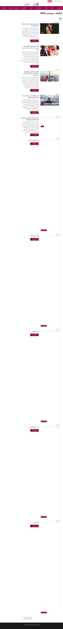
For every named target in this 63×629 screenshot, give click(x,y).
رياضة (31, 8)
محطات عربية (38, 8)
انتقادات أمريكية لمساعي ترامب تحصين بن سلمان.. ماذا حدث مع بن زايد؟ (30, 48)
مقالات (52, 8)
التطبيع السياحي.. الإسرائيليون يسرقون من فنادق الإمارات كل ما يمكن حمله (31, 73)
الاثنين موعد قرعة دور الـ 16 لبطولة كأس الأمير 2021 (30, 25)
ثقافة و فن (24, 8)
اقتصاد (46, 8)
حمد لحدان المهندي (34, 427)
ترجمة (10, 8)
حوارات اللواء (16, 8)
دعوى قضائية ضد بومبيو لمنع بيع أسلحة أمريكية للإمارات (31, 96)
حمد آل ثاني (36, 331)
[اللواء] (31, 4)
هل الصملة (36, 523)
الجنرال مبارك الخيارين (33, 140)
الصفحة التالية (27, 618)
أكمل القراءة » (34, 41)
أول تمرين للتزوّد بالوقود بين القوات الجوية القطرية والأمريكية (30, 119)
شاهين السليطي (35, 236)
